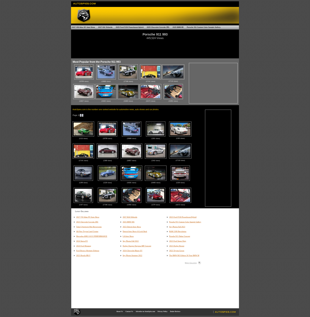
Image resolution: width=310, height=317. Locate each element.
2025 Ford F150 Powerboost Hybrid (130, 27)
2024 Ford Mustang (83, 246)
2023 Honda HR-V (83, 255)
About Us (119, 311)
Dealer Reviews (175, 311)
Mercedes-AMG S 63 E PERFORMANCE (91, 236)
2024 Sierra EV (82, 241)
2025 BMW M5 (178, 27)
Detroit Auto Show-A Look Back (135, 231)
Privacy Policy (162, 311)
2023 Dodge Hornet (176, 246)
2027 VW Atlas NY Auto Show (83, 27)
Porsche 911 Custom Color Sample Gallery (204, 27)
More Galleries (191, 263)
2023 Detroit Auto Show (132, 227)
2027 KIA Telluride (105, 27)
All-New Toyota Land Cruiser (87, 231)
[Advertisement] (155, 47)
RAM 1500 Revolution (177, 231)
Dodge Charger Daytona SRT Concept (137, 246)
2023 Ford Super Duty (177, 241)
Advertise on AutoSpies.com (145, 311)
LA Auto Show (128, 236)
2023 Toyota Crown (176, 251)
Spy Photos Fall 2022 (131, 241)
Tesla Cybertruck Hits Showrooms (89, 227)
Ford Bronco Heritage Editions (87, 251)
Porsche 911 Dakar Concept (179, 236)
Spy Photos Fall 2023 (177, 227)
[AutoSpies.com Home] (84, 5)
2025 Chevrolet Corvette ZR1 (158, 27)
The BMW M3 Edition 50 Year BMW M (184, 255)
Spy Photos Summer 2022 (132, 255)
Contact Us (129, 311)
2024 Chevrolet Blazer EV (132, 251)
